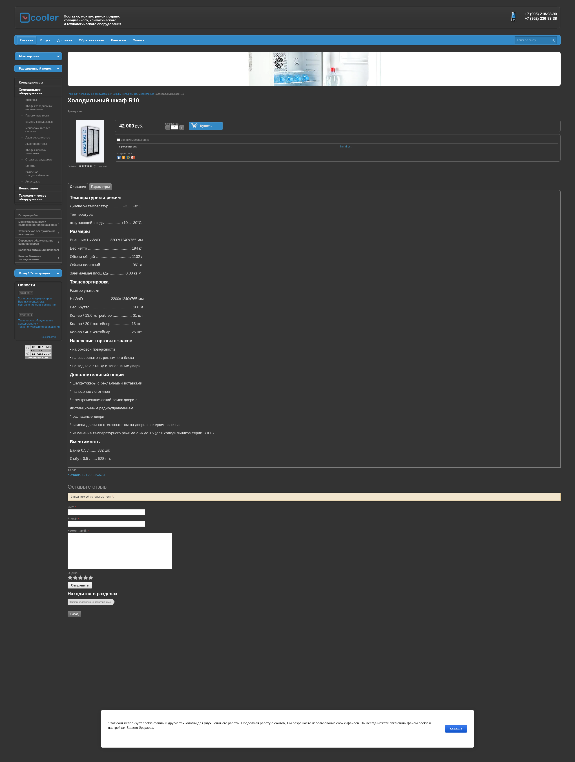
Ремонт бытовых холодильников (29, 258)
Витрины (31, 99)
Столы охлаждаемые (39, 159)
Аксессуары (32, 181)
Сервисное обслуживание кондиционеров (35, 242)
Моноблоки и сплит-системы (38, 130)
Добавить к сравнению (134, 139)
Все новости (49, 337)
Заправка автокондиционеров (38, 250)
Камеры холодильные (39, 121)
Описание (78, 187)
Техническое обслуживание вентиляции (36, 233)
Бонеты (30, 165)
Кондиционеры (31, 82)
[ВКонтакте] (119, 157)
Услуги (45, 40)
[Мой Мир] (128, 157)
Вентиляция (28, 188)
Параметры (100, 187)
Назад (74, 614)
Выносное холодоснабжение (37, 174)
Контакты (118, 40)
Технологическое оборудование (32, 197)
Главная (26, 40)
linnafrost (345, 146)
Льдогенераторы (36, 143)
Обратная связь (91, 40)
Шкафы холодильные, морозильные (90, 602)
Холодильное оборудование (30, 91)
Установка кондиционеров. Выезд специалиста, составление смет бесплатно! (37, 301)
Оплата (138, 40)
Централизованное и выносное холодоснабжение (37, 223)
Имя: (72, 507)
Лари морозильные (37, 137)
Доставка (64, 40)
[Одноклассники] (124, 157)
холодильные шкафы (86, 474)
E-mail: (73, 518)
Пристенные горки (37, 115)
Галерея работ (28, 215)
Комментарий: (78, 530)
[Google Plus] (133, 157)
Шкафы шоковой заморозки (35, 152)
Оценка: (73, 573)
